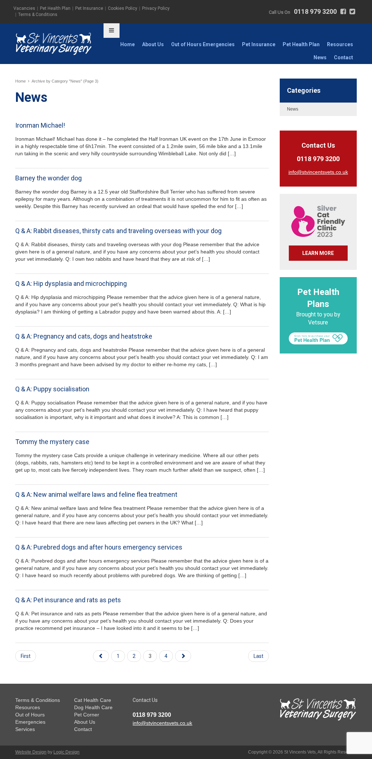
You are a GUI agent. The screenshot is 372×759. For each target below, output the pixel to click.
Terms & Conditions (37, 14)
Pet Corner (86, 715)
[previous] (101, 656)
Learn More (318, 253)
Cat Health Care (92, 700)
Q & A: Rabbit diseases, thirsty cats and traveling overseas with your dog (118, 231)
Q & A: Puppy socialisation (52, 389)
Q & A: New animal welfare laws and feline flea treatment (96, 494)
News (320, 57)
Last (258, 656)
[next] (183, 656)
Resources (340, 44)
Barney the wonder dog (48, 178)
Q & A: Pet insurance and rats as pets (68, 600)
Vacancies (24, 8)
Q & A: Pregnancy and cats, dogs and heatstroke (83, 336)
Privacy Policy (156, 8)
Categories (303, 90)
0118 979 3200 (315, 11)
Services (25, 729)
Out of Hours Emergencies (203, 44)
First (26, 656)
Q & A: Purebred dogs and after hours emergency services (98, 547)
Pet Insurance (89, 8)
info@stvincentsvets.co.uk (162, 723)
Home (127, 44)
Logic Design (66, 752)
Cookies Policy (122, 8)
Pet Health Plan (55, 8)
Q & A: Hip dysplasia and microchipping (71, 283)
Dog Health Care (93, 707)
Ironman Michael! (40, 125)
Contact (343, 57)
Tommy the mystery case (52, 442)
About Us (153, 44)
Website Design (30, 752)
